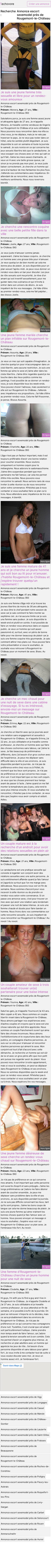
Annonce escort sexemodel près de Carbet (22, 1512)
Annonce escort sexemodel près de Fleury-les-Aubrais (25, 1484)
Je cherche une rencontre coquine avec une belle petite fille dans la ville (25, 230)
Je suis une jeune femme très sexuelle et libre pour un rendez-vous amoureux (23, 95)
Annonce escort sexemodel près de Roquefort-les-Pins (24, 1494)
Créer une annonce (39, 3)
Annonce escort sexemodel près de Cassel (22, 1408)
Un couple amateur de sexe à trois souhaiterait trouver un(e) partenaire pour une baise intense (25, 988)
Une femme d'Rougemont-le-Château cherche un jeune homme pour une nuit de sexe (25, 1275)
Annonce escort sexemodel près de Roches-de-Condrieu (25, 1468)
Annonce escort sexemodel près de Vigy (21, 1397)
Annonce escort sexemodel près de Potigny (23, 1476)
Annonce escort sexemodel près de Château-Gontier (24, 1421)
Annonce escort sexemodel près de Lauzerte (23, 1429)
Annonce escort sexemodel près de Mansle (22, 1413)
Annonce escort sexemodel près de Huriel (22, 1539)
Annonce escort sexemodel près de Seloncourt (24, 1518)
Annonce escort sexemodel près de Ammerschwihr (19, 1531)
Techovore (7, 4)
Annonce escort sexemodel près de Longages (24, 1402)
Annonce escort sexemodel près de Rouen (22, 1523)
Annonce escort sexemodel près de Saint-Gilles (25, 1435)
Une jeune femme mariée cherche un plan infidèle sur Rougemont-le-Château (25, 338)
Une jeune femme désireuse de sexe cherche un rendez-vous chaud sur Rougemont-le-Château (25, 1157)
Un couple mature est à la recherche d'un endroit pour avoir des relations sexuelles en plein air (25, 847)
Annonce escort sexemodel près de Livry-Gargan (22, 1504)
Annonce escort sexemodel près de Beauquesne (19, 1448)
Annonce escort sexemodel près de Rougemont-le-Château (19, 1458)
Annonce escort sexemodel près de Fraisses (23, 1440)
